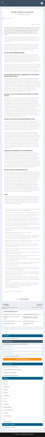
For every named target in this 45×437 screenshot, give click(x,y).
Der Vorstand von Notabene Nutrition (11, 338)
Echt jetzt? (5, 389)
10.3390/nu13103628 (26, 241)
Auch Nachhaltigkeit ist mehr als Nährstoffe (12, 369)
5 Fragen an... (6, 392)
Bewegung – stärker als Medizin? (9, 372)
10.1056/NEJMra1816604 (13, 260)
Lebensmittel (21, 14)
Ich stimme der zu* (11, 356)
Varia (4, 418)
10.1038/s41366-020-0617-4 (18, 269)
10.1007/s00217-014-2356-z (24, 238)
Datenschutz (23, 434)
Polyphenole (29, 103)
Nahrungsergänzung (7, 407)
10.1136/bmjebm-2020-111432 (16, 274)
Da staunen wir (6, 395)
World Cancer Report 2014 (18, 252)
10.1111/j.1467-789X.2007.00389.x (23, 210)
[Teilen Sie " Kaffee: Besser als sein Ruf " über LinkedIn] (25, 299)
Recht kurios (5, 413)
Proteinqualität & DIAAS (28, 323)
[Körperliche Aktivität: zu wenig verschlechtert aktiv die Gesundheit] (32, 314)
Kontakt (31, 434)
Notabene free (27, 14)
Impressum (18, 434)
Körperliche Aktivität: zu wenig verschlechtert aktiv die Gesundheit (30, 317)
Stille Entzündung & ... (7, 415)
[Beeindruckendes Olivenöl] (12, 321)
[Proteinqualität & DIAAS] (32, 321)
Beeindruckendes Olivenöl (9, 323)
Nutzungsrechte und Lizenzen (9, 427)
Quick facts (5, 384)
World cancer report (23, 255)
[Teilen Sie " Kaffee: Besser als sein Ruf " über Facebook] (20, 299)
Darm (4, 398)
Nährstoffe (38, 84)
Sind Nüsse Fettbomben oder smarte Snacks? (11, 317)
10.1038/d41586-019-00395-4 (32, 212)
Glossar (4, 401)
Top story (5, 381)
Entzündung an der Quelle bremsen (10, 366)
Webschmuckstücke (7, 421)
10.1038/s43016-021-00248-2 (13, 250)
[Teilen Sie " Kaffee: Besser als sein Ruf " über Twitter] (23, 299)
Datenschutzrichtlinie (13, 356)
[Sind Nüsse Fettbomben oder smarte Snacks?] (12, 314)
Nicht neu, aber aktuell (8, 410)
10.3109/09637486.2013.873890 (13, 287)
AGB (28, 434)
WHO (38, 121)
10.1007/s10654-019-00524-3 (12, 265)
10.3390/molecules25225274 (12, 246)
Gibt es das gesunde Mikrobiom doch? (11, 375)
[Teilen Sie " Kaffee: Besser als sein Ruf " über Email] (27, 299)
